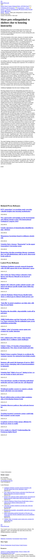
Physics (7, 9)
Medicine (4, 8)
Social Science (23, 9)
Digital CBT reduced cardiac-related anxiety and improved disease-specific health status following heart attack (17, 286)
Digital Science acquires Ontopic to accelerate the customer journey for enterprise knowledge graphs (18, 355)
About (6, 6)
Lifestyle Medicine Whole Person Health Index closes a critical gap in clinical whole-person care (17, 295)
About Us (3, 551)
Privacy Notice (23, 551)
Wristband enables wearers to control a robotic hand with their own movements (17, 390)
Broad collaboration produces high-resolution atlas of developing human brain (16, 398)
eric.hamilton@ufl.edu (6, 480)
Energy (25, 538)
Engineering (15, 9)
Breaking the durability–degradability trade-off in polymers (19, 510)
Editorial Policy (16, 6)
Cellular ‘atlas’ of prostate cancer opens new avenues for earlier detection (16, 330)
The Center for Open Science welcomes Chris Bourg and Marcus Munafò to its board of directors (16, 276)
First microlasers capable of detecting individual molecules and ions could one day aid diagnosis (17, 381)
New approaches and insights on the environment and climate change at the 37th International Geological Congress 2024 (17, 219)
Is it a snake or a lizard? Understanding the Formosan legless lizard (15, 431)
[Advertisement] (18, 185)
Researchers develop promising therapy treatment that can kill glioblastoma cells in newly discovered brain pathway (18, 254)
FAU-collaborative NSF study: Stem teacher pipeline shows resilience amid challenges (16, 338)
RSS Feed (26, 6)
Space (27, 8)
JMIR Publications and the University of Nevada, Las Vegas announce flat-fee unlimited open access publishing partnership (18, 321)
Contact (10, 6)
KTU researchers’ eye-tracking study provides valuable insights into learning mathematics (16, 210)
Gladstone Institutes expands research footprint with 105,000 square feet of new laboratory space (17, 267)
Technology (11, 8)
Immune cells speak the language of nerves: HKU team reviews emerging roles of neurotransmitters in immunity (17, 364)
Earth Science (23, 545)
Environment (19, 8)
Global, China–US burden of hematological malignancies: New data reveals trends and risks (17, 347)
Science (8, 11)
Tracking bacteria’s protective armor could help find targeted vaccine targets (17, 414)
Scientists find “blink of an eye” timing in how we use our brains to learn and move (17, 373)
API (22, 6)
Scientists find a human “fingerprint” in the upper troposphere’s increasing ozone (18, 245)
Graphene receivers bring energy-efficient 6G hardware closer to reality (16, 422)
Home (2, 6)
